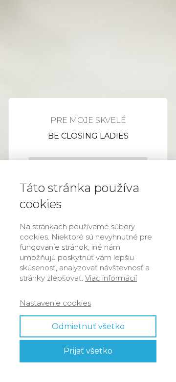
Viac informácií (111, 278)
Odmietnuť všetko (88, 326)
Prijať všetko (88, 351)
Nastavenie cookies (55, 303)
